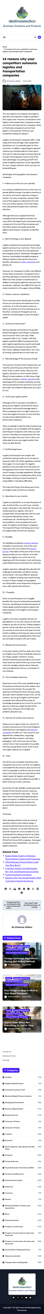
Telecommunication (13, 1256)
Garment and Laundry (13, 1180)
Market (8, 1199)
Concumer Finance (12, 1121)
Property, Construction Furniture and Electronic (19, 1234)
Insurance (9, 1193)
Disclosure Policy (9, 1056)
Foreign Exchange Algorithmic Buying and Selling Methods (21, 960)
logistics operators (28, 379)
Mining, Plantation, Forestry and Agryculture (17, 1206)
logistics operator (31, 543)
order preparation (28, 262)
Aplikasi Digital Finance (21, 946)
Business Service (11, 1115)
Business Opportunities (14, 1109)
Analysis (8, 946)
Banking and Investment (14, 1102)
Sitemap (6, 1060)
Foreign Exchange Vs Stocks (18, 874)
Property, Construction (14, 1226)
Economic (9, 1140)
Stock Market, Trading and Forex (17, 1250)
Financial (8, 1155)
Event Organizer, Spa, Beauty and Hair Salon (20, 1148)
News (7, 1214)
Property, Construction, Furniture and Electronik (19, 1242)
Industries (9, 1187)
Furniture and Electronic (14, 1174)
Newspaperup (33, 1307)
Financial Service (11, 1161)
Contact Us (7, 1052)
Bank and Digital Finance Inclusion (17, 953)
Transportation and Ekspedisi (16, 1262)
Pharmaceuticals (11, 1220)
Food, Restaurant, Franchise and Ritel (19, 1168)
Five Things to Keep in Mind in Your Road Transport (21, 992)
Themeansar (22, 1310)
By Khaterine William (14, 81)
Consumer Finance (12, 1128)
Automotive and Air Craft (14, 949)
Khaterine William (23, 927)
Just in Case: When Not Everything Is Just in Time (19, 1024)
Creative (8, 1134)
